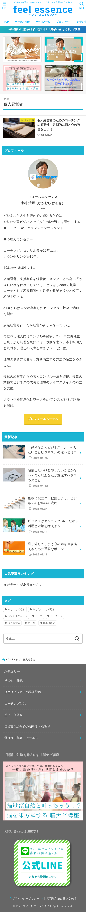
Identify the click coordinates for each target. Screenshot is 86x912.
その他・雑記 (13, 680)
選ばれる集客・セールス (21, 738)
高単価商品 (49, 623)
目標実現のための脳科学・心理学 (27, 726)
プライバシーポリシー (25, 898)
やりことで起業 (16, 609)
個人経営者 (14, 623)
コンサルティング (17, 616)
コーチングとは (15, 703)
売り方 (31, 623)
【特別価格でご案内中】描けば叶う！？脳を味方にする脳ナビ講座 (43, 29)
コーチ (39, 616)
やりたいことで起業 (44, 609)
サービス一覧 (43, 22)
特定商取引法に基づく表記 (60, 898)
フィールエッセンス (35, 906)
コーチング (56, 616)
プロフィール (63, 22)
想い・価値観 (13, 715)
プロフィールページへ (43, 419)
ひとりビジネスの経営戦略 (22, 692)
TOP (6, 22)
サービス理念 (22, 22)
